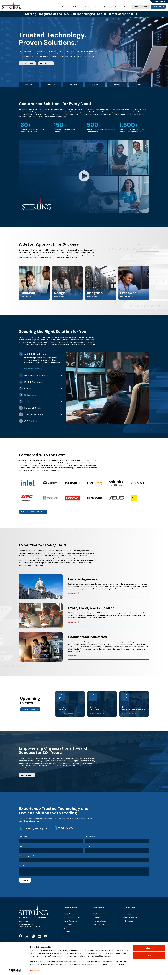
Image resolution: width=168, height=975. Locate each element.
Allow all (148, 948)
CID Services (128, 921)
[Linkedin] (39, 936)
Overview (29, 84)
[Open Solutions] (81, 7)
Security (67, 932)
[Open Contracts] (113, 7)
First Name (23, 837)
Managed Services (130, 917)
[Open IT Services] (92, 7)
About (139, 84)
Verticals (117, 84)
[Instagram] (33, 936)
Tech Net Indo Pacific (133, 709)
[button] (84, 176)
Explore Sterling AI (32, 369)
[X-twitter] (27, 936)
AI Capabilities (69, 914)
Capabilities (73, 84)
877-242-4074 (65, 828)
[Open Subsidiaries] (164, 1)
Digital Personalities (100, 914)
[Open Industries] (102, 7)
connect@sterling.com (35, 828)
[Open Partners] (122, 7)
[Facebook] (20, 936)
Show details (35, 970)
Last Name (89, 837)
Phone (87, 846)
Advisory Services (130, 914)
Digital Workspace (70, 921)
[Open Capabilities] (71, 7)
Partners (95, 84)
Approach (51, 84)
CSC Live (94, 709)
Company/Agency (26, 856)
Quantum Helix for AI (101, 925)
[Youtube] (45, 936)
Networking (68, 925)
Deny (149, 955)
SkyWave (96, 917)
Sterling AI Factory (100, 921)
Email (21, 846)
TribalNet (62, 709)
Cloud (66, 928)
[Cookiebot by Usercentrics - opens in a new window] (15, 970)
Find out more (65, 713)
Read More (72, 593)
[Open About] (129, 7)
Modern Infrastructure (72, 917)
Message (22, 866)
